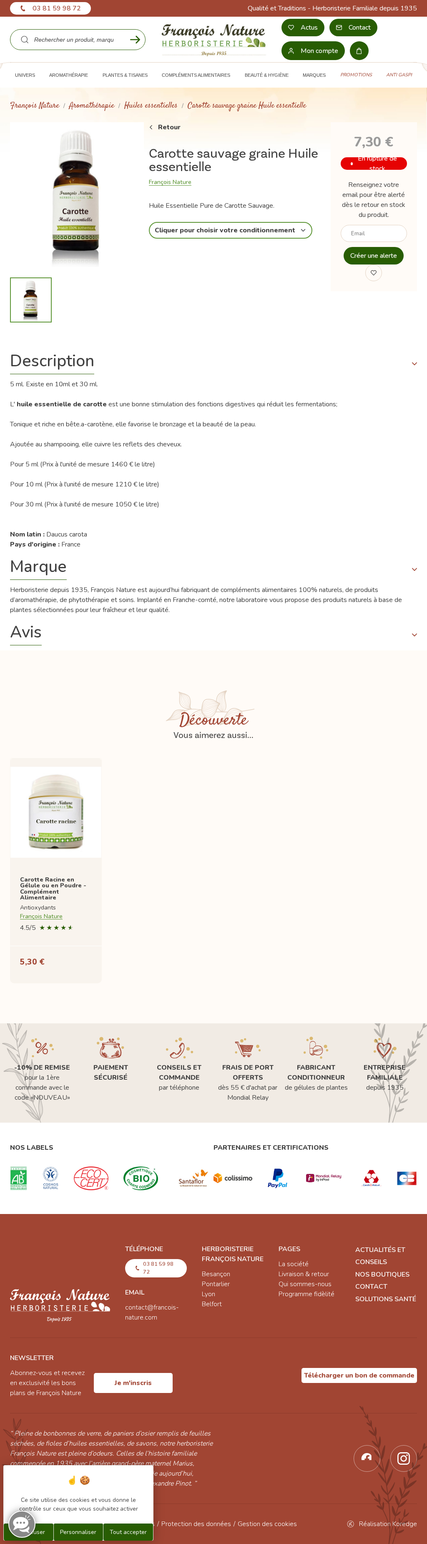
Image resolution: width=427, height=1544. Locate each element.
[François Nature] (213, 39)
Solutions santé (385, 1299)
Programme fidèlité (306, 1294)
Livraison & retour (304, 1274)
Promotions (356, 75)
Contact (371, 1286)
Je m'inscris (133, 1383)
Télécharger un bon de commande (359, 1375)
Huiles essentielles (151, 105)
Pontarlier (216, 1284)
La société (294, 1264)
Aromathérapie (91, 105)
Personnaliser (78, 1532)
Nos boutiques (382, 1274)
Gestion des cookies (267, 1524)
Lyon (208, 1294)
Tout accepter (128, 1532)
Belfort (212, 1304)
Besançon (216, 1274)
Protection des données (196, 1524)
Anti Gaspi (399, 75)
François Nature (34, 105)
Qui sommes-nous (305, 1284)
